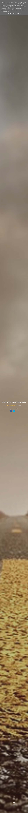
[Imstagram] (17, 410)
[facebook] (11, 410)
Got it (18, 13)
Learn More (11, 13)
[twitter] (14, 410)
